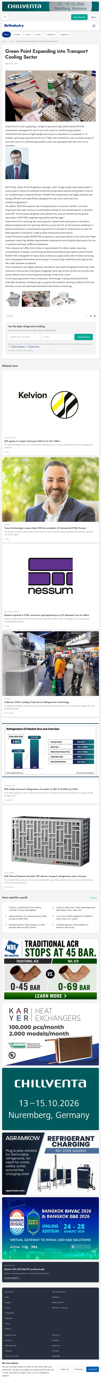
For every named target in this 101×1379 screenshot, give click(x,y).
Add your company (60, 1307)
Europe (10, 316)
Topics (7, 1323)
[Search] (5, 17)
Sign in (93, 17)
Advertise (56, 1297)
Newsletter (56, 1356)
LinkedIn (55, 1340)
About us (8, 1340)
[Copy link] (87, 316)
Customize (78, 1369)
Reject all (64, 1369)
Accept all (93, 1369)
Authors (8, 1328)
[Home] (14, 26)
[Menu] (94, 26)
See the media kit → (12, 1278)
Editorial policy (11, 1345)
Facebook (56, 1345)
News (6, 34)
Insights (17, 34)
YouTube (55, 1351)
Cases (28, 34)
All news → (94, 898)
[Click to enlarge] (50, 163)
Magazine (64, 34)
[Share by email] (91, 316)
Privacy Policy (34, 346)
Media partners (58, 1302)
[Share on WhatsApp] (95, 316)
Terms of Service (18, 346)
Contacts (8, 1351)
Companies (50, 34)
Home (4, 41)
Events (38, 34)
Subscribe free (79, 17)
